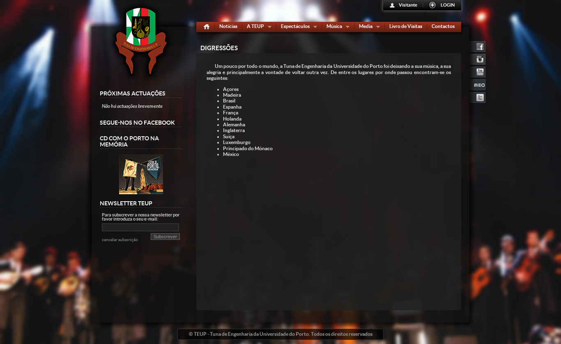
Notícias (228, 26)
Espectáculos (293, 27)
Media (363, 27)
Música (332, 27)
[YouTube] (477, 71)
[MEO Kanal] (477, 84)
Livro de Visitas (405, 26)
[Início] (207, 27)
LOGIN (448, 4)
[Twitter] (477, 96)
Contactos (443, 26)
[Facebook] (477, 45)
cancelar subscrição (120, 239)
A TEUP (253, 27)
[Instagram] (477, 58)
